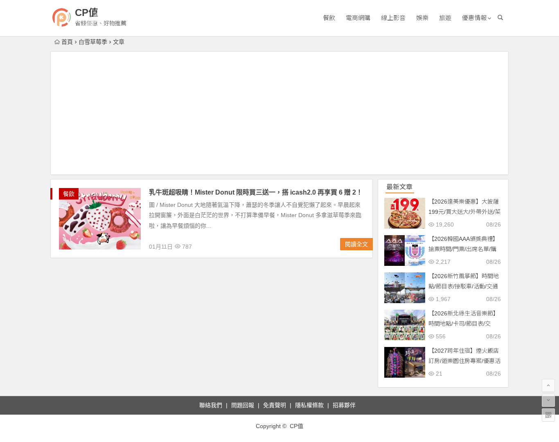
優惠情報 (474, 17)
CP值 (86, 12)
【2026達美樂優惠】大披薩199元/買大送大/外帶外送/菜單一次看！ (464, 211)
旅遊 (445, 17)
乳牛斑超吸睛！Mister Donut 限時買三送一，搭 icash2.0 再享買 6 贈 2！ (256, 192)
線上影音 (393, 17)
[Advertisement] (279, 113)
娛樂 (422, 17)
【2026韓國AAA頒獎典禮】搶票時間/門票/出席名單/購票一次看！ (463, 249)
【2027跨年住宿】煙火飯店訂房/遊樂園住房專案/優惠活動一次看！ (464, 360)
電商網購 (358, 17)
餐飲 (329, 17)
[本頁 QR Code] (548, 415)
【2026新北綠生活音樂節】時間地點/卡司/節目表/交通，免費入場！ (463, 323)
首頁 (67, 42)
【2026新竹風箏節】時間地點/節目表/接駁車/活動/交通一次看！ (463, 286)
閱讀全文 (356, 244)
